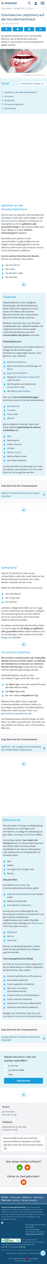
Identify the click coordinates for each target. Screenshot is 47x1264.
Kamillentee (26, 894)
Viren (35, 469)
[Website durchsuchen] (29, 3)
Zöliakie (10, 448)
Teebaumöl (25, 905)
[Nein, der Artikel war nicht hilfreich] (27, 1167)
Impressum (11, 1253)
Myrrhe (10, 936)
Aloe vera (36, 923)
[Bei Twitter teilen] (18, 29)
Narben (32, 834)
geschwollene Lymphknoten (14, 713)
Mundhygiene (33, 949)
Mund (10, 369)
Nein (11, 1074)
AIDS (9, 436)
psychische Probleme (17, 373)
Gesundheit (6, 8)
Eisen (24, 377)
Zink (19, 377)
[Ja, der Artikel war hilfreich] (20, 1167)
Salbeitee (11, 894)
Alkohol (10, 418)
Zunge (12, 269)
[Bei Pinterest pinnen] (29, 29)
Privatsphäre (34, 1253)
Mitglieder (27, 1197)
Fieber (30, 710)
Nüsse (10, 414)
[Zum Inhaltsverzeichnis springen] (23, 285)
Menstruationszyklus (20, 391)
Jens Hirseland (8, 1111)
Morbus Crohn (14, 452)
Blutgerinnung (8, 637)
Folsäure (16, 380)
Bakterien (7, 472)
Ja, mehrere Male (16, 1070)
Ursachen (8, 96)
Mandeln (13, 273)
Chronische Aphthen (14, 104)
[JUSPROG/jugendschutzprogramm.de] (11, 1240)
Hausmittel (21, 885)
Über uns (6, 1200)
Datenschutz (22, 1253)
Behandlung (10, 108)
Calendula (12, 940)
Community (15, 1197)
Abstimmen (23, 1080)
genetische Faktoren (16, 362)
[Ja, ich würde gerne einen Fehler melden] (23, 1182)
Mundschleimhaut (9, 221)
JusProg (22, 1247)
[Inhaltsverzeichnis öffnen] (43, 1253)
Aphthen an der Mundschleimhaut (20, 92)
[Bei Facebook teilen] (6, 29)
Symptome (19, 8)
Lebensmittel (20, 400)
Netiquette (38, 1197)
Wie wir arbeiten (29, 1200)
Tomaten (11, 410)
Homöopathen (20, 1016)
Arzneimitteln (13, 387)
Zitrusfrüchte (13, 406)
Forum (4, 1197)
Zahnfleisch (14, 265)
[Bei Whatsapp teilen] (40, 29)
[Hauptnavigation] (42, 3)
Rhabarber (12, 932)
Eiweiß (20, 634)
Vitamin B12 (34, 377)
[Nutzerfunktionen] (36, 3)
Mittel (40, 964)
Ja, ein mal (13, 1065)
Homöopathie (18, 964)
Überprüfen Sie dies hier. (35, 1234)
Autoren (16, 1200)
